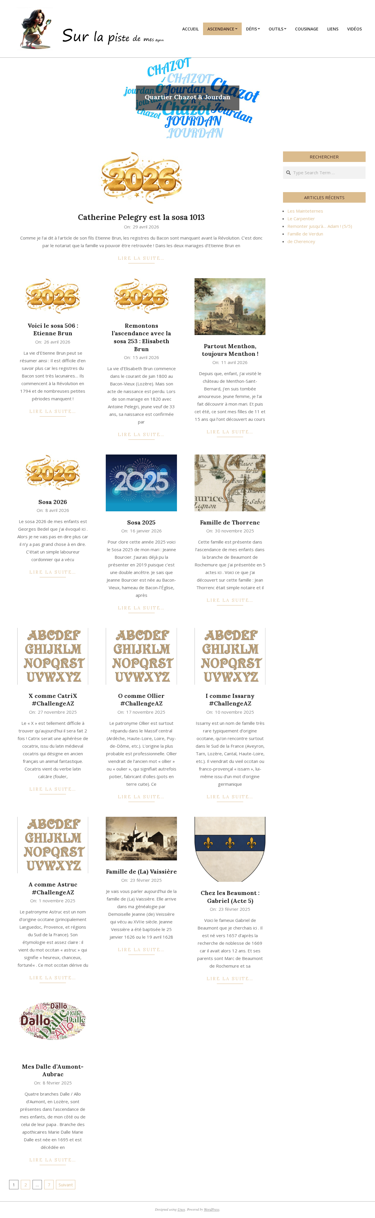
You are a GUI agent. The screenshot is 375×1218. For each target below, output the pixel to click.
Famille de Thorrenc (230, 522)
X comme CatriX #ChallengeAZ (52, 699)
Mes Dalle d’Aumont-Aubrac (52, 1070)
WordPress (211, 1209)
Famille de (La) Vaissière (141, 871)
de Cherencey (301, 241)
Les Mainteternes (305, 211)
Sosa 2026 (52, 501)
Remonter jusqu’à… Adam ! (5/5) (319, 226)
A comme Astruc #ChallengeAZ (52, 888)
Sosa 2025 (141, 522)
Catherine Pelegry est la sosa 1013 (141, 217)
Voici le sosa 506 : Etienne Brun (53, 329)
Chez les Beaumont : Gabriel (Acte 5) (230, 896)
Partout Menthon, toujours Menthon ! (230, 350)
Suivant (66, 1185)
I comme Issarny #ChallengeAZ (230, 699)
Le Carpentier (301, 218)
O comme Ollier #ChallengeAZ (141, 699)
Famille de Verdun (305, 234)
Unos (181, 1209)
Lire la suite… (141, 258)
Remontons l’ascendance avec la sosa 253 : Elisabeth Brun (141, 337)
